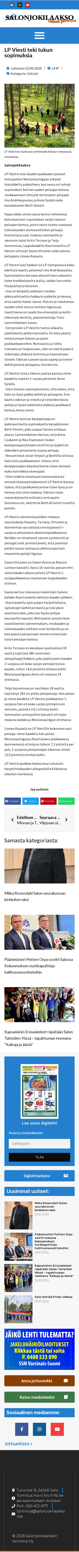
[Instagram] (19, 4)
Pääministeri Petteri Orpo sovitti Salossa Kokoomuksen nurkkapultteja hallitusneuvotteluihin (38, 965)
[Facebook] (11, 4)
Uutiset (32, 73)
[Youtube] (27, 4)
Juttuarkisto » (18, 1443)
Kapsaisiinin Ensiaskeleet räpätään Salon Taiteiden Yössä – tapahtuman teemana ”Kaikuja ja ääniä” (38, 1038)
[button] (39, 35)
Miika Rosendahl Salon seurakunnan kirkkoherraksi (51, 1206)
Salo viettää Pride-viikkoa (53, 1297)
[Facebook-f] (21, 1429)
